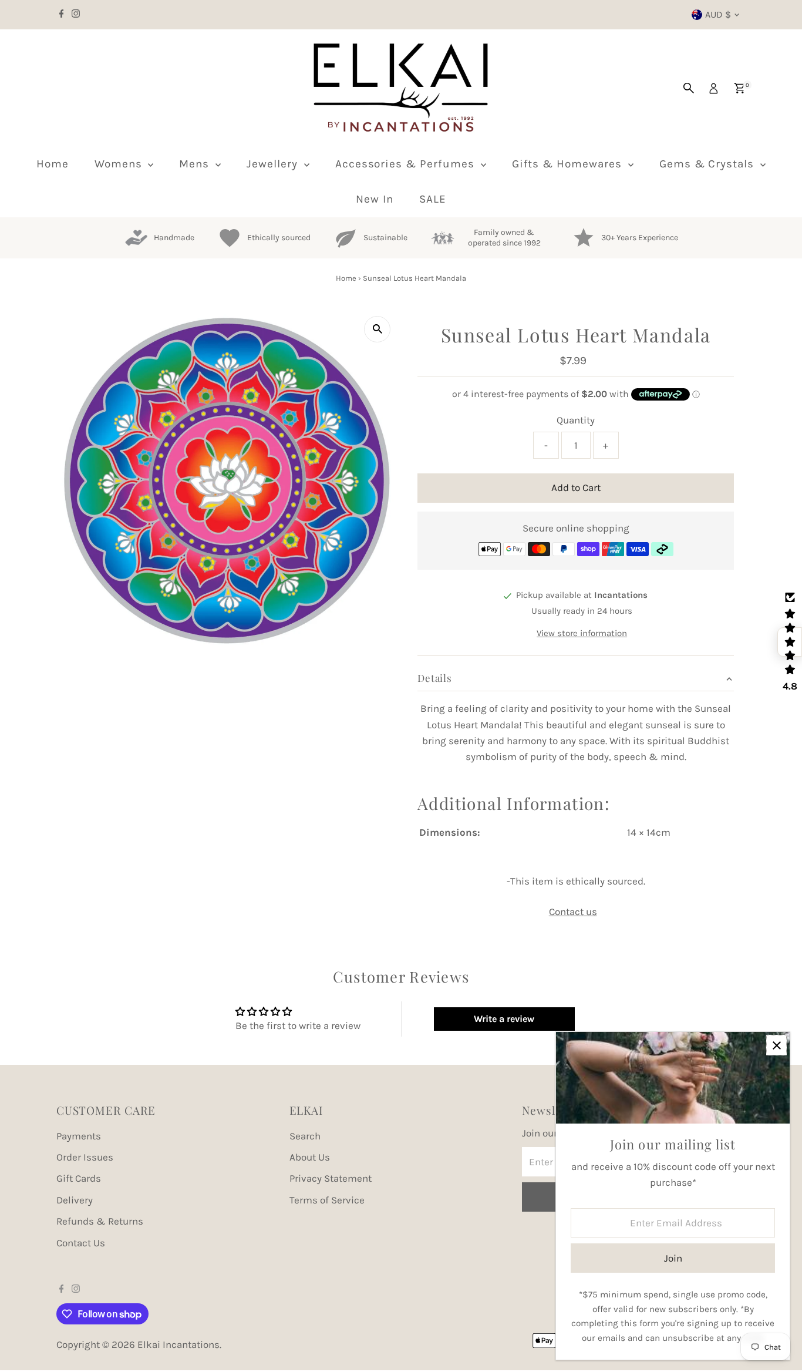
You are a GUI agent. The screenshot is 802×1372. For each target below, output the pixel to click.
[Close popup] (776, 1045)
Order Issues (84, 1157)
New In (374, 199)
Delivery (74, 1200)
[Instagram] (76, 15)
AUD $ (718, 14)
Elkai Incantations (178, 1344)
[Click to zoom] (377, 329)
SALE (432, 199)
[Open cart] (739, 88)
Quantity (576, 420)
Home (52, 163)
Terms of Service (327, 1200)
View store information (582, 633)
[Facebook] (61, 15)
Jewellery (274, 163)
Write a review (504, 1018)
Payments (78, 1136)
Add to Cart (576, 487)
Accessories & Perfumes (406, 163)
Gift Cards (78, 1178)
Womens (120, 163)
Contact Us (80, 1243)
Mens (196, 163)
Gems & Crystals (708, 163)
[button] (789, 642)
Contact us (573, 912)
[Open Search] (688, 88)
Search (305, 1136)
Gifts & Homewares (568, 163)
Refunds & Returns (99, 1221)
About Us (309, 1157)
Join (673, 1258)
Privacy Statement (330, 1178)
